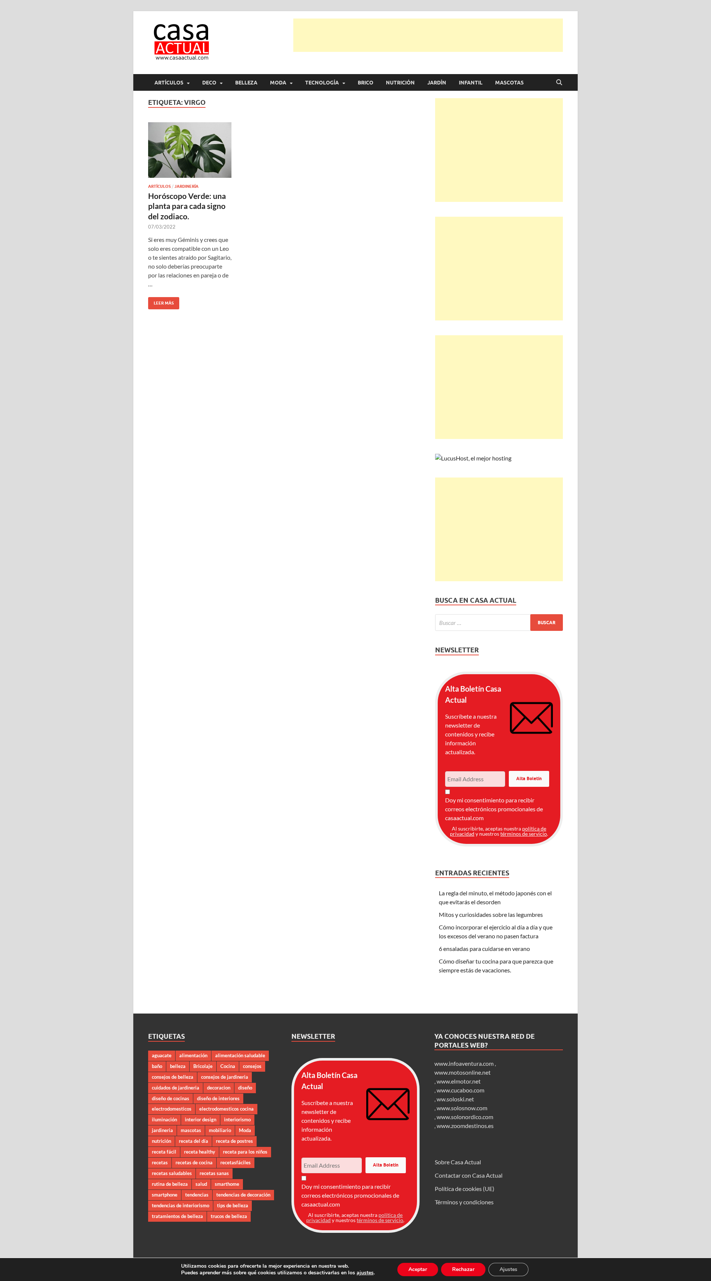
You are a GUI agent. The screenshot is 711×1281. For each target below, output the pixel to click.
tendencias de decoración (243, 1195)
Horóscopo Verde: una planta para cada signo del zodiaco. (187, 206)
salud (201, 1184)
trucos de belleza (229, 1216)
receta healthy (199, 1152)
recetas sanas (214, 1173)
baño (157, 1066)
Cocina (227, 1066)
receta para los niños (245, 1152)
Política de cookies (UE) (464, 1188)
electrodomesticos (171, 1109)
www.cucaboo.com (460, 1090)
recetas (160, 1162)
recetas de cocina (194, 1162)
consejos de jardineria (224, 1077)
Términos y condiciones (464, 1201)
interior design (200, 1119)
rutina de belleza (170, 1184)
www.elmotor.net (459, 1081)
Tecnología (322, 83)
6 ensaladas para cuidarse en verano (484, 948)
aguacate (161, 1055)
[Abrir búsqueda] (559, 82)
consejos (252, 1066)
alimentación (193, 1055)
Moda (278, 83)
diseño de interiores (218, 1098)
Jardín (436, 83)
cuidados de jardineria (175, 1088)
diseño (245, 1088)
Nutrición (400, 83)
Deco (209, 83)
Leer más (161, 301)
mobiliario (220, 1130)
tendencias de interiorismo (180, 1205)
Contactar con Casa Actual (469, 1175)
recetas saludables (172, 1173)
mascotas (191, 1130)
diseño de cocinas (170, 1098)
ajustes (365, 1273)
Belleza (246, 83)
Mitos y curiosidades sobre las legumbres (491, 914)
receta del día (193, 1141)
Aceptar (417, 1269)
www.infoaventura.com (464, 1063)
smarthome (227, 1184)
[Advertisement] (428, 35)
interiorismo (237, 1119)
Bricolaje (203, 1066)
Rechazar (463, 1269)
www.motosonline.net (462, 1072)
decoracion (218, 1088)
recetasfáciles (235, 1162)
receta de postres (234, 1141)
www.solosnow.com (462, 1107)
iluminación (164, 1119)
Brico (365, 83)
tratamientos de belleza (177, 1216)
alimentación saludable (240, 1055)
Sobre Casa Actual (458, 1161)
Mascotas (509, 83)
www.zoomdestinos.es (465, 1125)
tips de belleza (232, 1205)
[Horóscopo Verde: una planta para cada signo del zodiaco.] (189, 150)
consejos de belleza (172, 1077)
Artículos (168, 83)
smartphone (164, 1195)
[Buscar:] (499, 622)
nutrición (161, 1141)
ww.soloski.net (455, 1098)
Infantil (471, 83)
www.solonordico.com (465, 1116)
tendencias (196, 1195)
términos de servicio (523, 834)
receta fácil (164, 1152)
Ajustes (508, 1269)
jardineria (162, 1130)
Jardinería (186, 186)
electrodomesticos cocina (226, 1109)
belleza (178, 1066)
